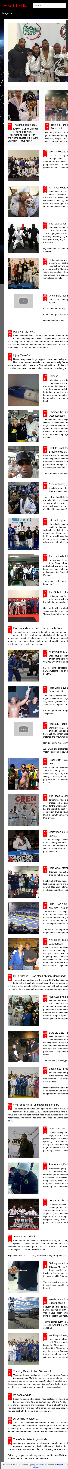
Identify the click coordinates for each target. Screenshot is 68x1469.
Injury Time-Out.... (23, 355)
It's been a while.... (23, 1395)
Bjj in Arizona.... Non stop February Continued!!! (40, 976)
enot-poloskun (41, 1464)
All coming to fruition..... (26, 1418)
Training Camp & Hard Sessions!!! (32, 1371)
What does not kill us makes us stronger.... (36, 1104)
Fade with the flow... (24, 331)
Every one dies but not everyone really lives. (38, 628)
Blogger (60, 1464)
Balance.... (55, 376)
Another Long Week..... (26, 1236)
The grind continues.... (25, 125)
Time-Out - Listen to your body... (31, 1439)
